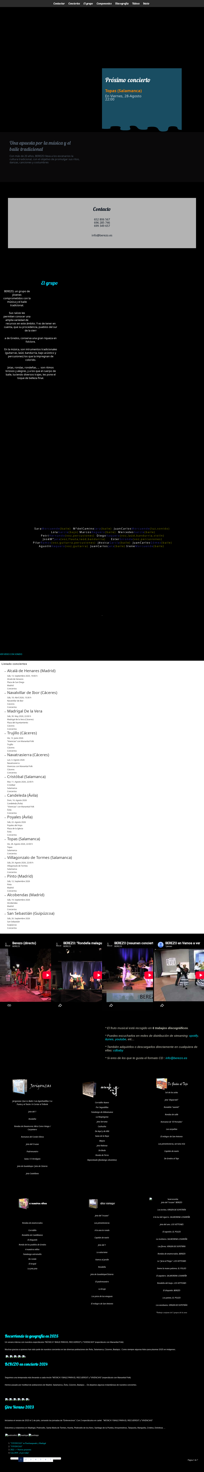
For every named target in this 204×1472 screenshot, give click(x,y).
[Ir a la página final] (59, 1458)
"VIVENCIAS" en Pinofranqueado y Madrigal (28, 1443)
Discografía (121, 3)
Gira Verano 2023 (19, 1407)
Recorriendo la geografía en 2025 (31, 1336)
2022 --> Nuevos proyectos (20, 1450)
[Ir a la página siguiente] (55, 1458)
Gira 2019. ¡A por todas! (19, 1453)
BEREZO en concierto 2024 (26, 1364)
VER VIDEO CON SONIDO (11, 654)
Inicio (146, 3)
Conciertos (74, 3)
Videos (135, 3)
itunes (109, 1039)
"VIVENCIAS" (16, 1446)
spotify (193, 1035)
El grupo (88, 3)
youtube (120, 1039)
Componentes (104, 3)
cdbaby (118, 1050)
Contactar (59, 3)
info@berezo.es (176, 1058)
